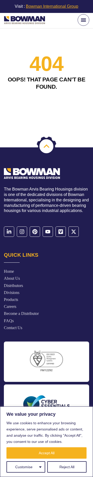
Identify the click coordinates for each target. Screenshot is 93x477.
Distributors (13, 285)
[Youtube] (48, 231)
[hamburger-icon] (83, 20)
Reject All (66, 467)
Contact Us (13, 327)
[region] (46, 441)
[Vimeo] (61, 231)
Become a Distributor (21, 313)
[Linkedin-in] (9, 231)
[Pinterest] (35, 231)
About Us (12, 278)
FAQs (9, 321)
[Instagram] (22, 231)
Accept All (47, 453)
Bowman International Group (52, 6)
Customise (24, 467)
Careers (10, 306)
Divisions (11, 292)
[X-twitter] (73, 231)
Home (9, 271)
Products (11, 299)
